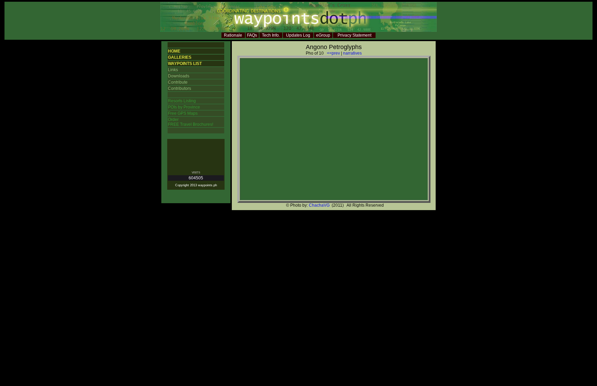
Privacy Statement (354, 35)
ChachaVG (319, 205)
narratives (352, 53)
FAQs (252, 35)
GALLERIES (179, 57)
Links (173, 69)
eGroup (323, 35)
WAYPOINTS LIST (185, 63)
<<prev (333, 53)
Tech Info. (271, 35)
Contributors (179, 88)
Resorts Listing (182, 100)
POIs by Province (184, 107)
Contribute (178, 82)
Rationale (233, 35)
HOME (174, 51)
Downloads (178, 76)
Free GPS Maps (183, 113)
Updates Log (298, 35)
